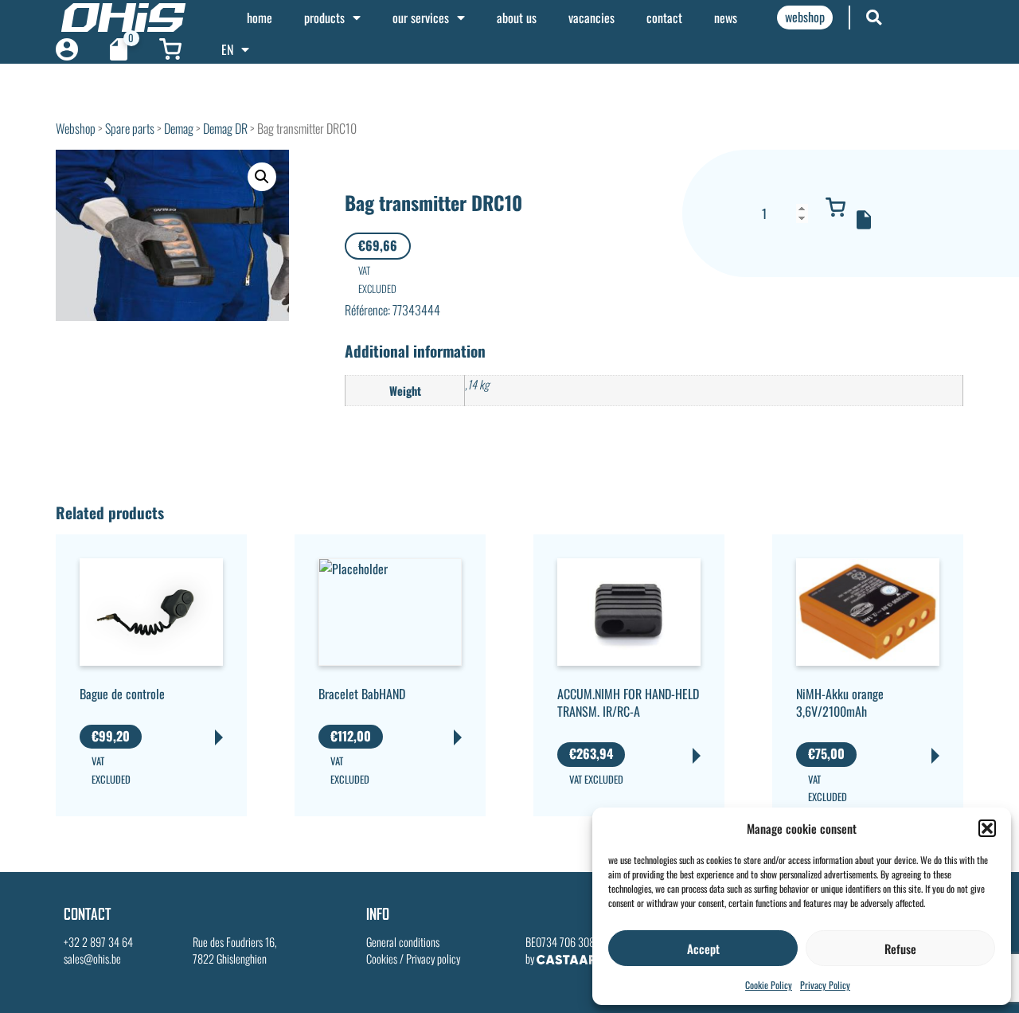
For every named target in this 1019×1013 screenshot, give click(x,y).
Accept (703, 948)
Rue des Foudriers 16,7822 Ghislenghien (235, 950)
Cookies (381, 958)
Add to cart (836, 207)
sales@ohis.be (92, 958)
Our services (420, 17)
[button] (987, 828)
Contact (664, 17)
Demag (178, 128)
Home (259, 17)
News (725, 17)
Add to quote (864, 219)
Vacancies (591, 17)
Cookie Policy (768, 984)
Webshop (76, 128)
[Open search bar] (874, 17)
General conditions (402, 941)
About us (517, 17)
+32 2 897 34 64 (98, 941)
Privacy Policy (825, 984)
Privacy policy (433, 958)
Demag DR (225, 128)
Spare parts (129, 128)
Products (324, 17)
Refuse (900, 948)
